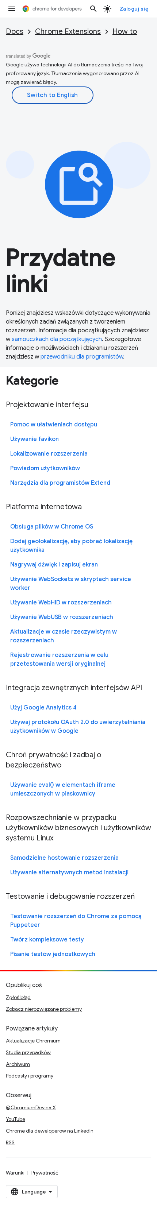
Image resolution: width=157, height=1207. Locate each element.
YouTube (15, 1119)
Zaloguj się (134, 8)
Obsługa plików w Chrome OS (51, 526)
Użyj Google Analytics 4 (43, 707)
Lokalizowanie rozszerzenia (49, 453)
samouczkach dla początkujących (57, 339)
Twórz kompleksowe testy (47, 939)
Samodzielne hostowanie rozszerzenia (64, 858)
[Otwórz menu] (11, 9)
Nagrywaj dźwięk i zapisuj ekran (54, 564)
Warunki (15, 1173)
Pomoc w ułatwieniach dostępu (53, 424)
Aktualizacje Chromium (33, 1040)
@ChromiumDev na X (31, 1107)
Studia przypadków (28, 1052)
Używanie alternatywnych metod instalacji (69, 872)
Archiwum (18, 1064)
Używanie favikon (34, 439)
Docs (14, 31)
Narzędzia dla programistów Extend (60, 483)
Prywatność (44, 1173)
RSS (10, 1142)
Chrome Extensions (68, 31)
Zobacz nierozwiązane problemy (44, 1009)
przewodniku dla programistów (82, 356)
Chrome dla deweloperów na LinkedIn (49, 1130)
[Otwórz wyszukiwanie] (93, 8)
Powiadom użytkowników (45, 468)
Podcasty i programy (29, 1075)
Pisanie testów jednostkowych (52, 954)
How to (124, 31)
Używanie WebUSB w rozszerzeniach (61, 617)
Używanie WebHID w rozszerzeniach (61, 602)
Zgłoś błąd (18, 997)
